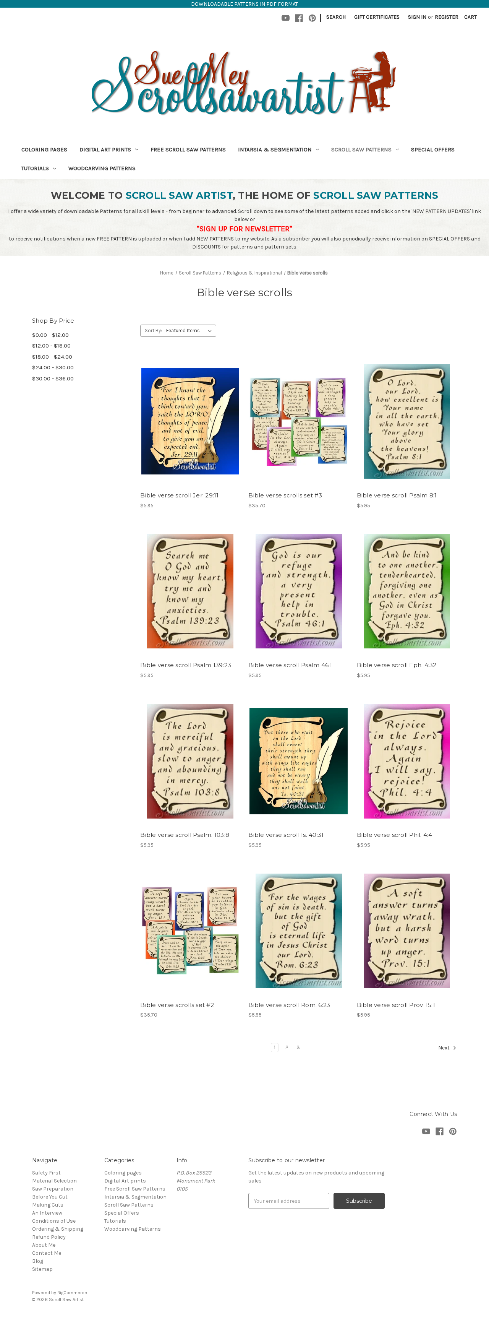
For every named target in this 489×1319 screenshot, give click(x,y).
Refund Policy (49, 1237)
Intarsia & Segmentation (275, 149)
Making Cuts (47, 1205)
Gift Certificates (377, 17)
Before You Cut (50, 1197)
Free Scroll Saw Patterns (188, 149)
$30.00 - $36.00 (53, 378)
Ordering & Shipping (57, 1229)
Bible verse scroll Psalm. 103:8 (184, 834)
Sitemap (42, 1269)
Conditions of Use (54, 1221)
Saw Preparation (52, 1189)
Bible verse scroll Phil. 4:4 (394, 834)
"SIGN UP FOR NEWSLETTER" (244, 228)
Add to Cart (190, 435)
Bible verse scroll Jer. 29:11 (179, 495)
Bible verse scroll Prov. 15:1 (396, 1005)
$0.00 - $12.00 (50, 334)
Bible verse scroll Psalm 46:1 (290, 665)
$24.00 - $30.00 (53, 367)
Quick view (189, 408)
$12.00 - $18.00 (51, 345)
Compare (188, 422)
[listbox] (190, 330)
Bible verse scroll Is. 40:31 (286, 834)
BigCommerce (72, 1292)
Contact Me (46, 1253)
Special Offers (433, 149)
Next (444, 1047)
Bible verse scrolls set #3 (285, 495)
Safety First (46, 1173)
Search (336, 17)
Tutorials (35, 168)
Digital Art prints (105, 149)
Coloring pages (44, 149)
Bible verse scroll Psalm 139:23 (185, 665)
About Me (43, 1245)
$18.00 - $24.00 (52, 356)
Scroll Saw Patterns (361, 149)
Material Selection (54, 1181)
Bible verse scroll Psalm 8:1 (397, 495)
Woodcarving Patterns (102, 168)
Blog (37, 1261)
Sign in (417, 17)
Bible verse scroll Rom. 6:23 (289, 1005)
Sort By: (153, 330)
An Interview (47, 1213)
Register (446, 17)
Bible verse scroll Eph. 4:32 (397, 665)
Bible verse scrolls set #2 (177, 1005)
